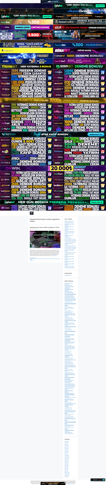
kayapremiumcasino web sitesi (70, 403)
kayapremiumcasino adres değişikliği (70, 298)
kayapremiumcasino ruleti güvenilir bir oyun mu (69, 383)
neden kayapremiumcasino (67, 426)
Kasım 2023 (67, 468)
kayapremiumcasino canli (68, 312)
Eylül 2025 (66, 444)
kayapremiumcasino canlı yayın (69, 319)
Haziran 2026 (67, 441)
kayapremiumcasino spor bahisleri (69, 389)
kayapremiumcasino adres (69, 297)
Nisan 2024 (66, 461)
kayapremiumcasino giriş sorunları (69, 343)
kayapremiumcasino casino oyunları (70, 321)
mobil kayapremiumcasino (69, 424)
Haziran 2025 (67, 445)
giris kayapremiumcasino (70, 294)
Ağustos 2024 (67, 455)
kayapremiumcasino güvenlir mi (69, 356)
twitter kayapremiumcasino (69, 429)
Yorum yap (32, 260)
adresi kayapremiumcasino (69, 283)
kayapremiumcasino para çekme (69, 378)
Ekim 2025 (66, 442)
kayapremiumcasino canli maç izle (70, 315)
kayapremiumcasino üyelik (70, 418)
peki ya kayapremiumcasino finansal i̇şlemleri (69, 427)
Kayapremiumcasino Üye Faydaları (70, 247)
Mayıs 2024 (66, 459)
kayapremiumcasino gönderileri (68, 345)
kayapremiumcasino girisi (67, 337)
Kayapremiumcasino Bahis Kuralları (70, 240)
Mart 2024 (66, 462)
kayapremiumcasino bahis (70, 304)
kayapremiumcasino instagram (70, 359)
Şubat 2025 (66, 448)
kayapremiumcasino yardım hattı (68, 407)
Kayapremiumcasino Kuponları (70, 267)
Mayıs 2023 (66, 476)
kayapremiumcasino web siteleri (68, 402)
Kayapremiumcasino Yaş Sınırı (70, 231)
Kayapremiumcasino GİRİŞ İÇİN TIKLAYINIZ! (53, 41)
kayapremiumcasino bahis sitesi (69, 308)
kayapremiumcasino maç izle (70, 365)
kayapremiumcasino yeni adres (70, 410)
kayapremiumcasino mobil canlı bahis (68, 369)
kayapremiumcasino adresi (70, 299)
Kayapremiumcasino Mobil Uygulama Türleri (44, 227)
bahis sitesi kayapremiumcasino (68, 285)
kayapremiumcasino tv (69, 393)
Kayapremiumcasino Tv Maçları (70, 245)
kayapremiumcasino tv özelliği (68, 398)
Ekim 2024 (66, 452)
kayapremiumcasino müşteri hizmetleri (69, 371)
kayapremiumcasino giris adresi (69, 335)
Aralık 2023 (66, 466)
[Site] (26, 72)
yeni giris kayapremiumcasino (69, 433)
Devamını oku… (54, 255)
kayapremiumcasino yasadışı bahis (68, 408)
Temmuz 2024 (67, 456)
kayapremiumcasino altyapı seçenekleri (69, 302)
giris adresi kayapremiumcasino (68, 291)
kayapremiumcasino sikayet (70, 384)
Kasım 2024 (67, 451)
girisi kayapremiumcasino (69, 292)
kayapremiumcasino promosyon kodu (68, 382)
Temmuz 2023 (67, 473)
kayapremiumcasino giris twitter (69, 339)
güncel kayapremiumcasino (69, 296)
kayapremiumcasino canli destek (69, 313)
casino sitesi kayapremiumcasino (69, 288)
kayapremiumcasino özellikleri (69, 417)
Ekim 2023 (66, 469)
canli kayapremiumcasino (69, 286)
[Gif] (53, 100)
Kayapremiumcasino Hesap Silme (70, 248)
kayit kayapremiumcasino (70, 421)
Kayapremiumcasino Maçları (69, 266)
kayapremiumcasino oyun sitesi (69, 373)
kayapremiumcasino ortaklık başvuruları (69, 372)
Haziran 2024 (67, 458)
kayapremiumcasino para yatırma (70, 375)
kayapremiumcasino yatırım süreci (68, 409)
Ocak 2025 (66, 449)
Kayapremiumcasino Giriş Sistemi (70, 239)
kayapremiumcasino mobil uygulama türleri (46, 258)
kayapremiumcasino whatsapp (69, 405)
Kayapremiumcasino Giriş (69, 222)
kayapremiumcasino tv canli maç (70, 395)
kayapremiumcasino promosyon (69, 380)
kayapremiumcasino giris (70, 332)
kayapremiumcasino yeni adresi (70, 412)
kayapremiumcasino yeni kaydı (68, 415)
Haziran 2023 (67, 475)
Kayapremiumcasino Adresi (69, 221)
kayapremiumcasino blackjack (68, 310)
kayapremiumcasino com (70, 326)
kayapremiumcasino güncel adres (70, 347)
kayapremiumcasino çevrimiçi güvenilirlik (69, 416)
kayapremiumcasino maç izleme (35, 258)
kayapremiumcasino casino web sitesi (69, 325)
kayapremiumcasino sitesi (70, 385)
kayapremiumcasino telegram (69, 391)
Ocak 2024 (66, 465)
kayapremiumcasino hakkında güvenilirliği (69, 357)
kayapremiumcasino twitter (69, 400)
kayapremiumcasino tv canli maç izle (70, 397)
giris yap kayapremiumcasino (69, 295)
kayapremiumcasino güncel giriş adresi (69, 349)
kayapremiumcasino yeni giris (69, 414)
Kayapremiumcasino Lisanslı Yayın (70, 252)
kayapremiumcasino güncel (69, 346)
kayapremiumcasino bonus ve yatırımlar (69, 311)
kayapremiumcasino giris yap (70, 341)
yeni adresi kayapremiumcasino (68, 432)
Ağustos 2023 (67, 472)
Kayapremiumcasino (33, 257)
